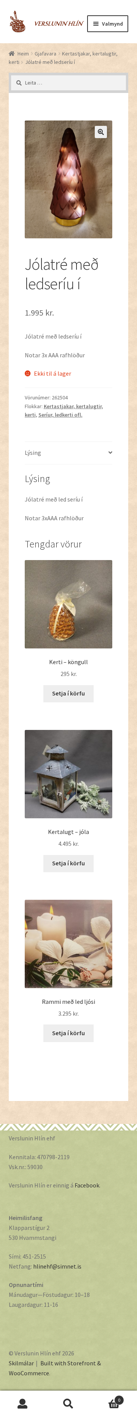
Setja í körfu (68, 693)
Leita (68, 1404)
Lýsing (33, 452)
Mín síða (23, 1404)
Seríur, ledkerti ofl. (60, 414)
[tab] (69, 453)
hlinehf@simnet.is (57, 1266)
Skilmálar (21, 1363)
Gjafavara (45, 53)
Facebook (87, 1185)
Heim (23, 53)
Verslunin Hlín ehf (46, 17)
